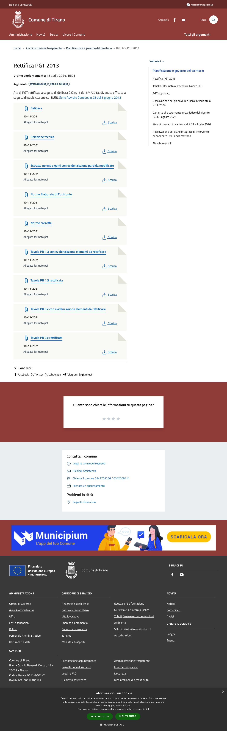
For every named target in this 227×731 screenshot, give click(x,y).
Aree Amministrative (21, 610)
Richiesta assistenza (74, 680)
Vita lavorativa (70, 616)
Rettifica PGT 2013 (164, 78)
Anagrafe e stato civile (75, 604)
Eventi (171, 640)
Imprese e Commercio (75, 623)
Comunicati (173, 610)
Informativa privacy (126, 667)
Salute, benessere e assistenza (132, 629)
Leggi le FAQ (69, 673)
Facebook (23, 374)
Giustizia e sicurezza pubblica (131, 610)
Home (17, 48)
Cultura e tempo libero (75, 610)
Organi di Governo (20, 604)
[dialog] (113, 709)
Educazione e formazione (129, 603)
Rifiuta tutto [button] (127, 716)
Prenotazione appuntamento (79, 661)
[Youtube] (182, 19)
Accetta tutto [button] (100, 716)
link (147, 708)
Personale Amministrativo (25, 635)
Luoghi (171, 634)
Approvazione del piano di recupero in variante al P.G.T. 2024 (182, 103)
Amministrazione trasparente (44, 48)
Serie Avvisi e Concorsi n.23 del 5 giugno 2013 (90, 97)
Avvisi (170, 616)
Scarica (112, 122)
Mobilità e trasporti (73, 642)
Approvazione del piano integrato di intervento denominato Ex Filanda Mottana (181, 133)
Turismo (66, 635)
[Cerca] (213, 19)
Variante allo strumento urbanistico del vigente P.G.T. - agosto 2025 (181, 114)
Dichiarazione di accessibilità (131, 680)
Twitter (38, 374)
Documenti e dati (19, 642)
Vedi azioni (155, 61)
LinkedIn (88, 374)
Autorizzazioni (122, 635)
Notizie (171, 604)
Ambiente (120, 622)
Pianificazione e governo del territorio (89, 48)
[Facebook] (173, 19)
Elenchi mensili (162, 143)
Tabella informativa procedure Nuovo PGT (178, 86)
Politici (13, 629)
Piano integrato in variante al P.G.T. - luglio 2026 (182, 124)
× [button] (223, 691)
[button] (113, 724)
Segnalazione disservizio (76, 667)
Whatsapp (55, 374)
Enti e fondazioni (19, 623)
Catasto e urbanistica (74, 629)
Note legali (120, 673)
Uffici (12, 616)
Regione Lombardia (20, 4)
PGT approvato (161, 93)
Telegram (72, 374)
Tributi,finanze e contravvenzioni (134, 616)
